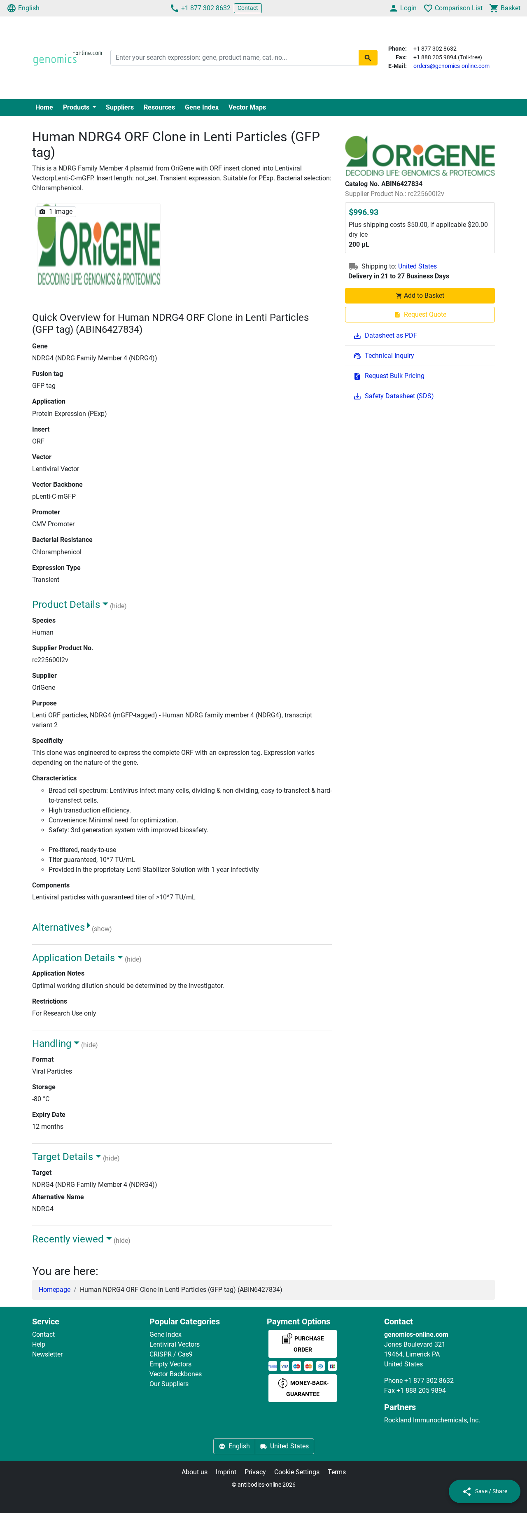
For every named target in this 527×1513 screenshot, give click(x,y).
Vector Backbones (175, 1374)
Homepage (54, 1290)
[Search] (368, 57)
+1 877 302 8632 (206, 8)
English (29, 8)
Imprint (226, 1472)
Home (44, 107)
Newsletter (47, 1354)
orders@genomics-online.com (451, 66)
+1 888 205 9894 (421, 1390)
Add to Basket (424, 295)
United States (417, 266)
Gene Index (202, 107)
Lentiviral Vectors (174, 1344)
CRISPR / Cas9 (171, 1354)
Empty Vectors (170, 1364)
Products (77, 107)
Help (38, 1344)
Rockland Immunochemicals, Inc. (432, 1420)
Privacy (255, 1472)
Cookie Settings (296, 1472)
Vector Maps (247, 107)
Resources (159, 107)
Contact (248, 8)
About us (195, 1472)
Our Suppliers (169, 1384)
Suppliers (120, 107)
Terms (337, 1472)
